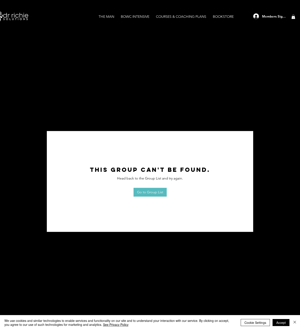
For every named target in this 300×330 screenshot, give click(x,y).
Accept (281, 322)
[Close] (294, 322)
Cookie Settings (255, 322)
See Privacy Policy (115, 324)
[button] (293, 16)
